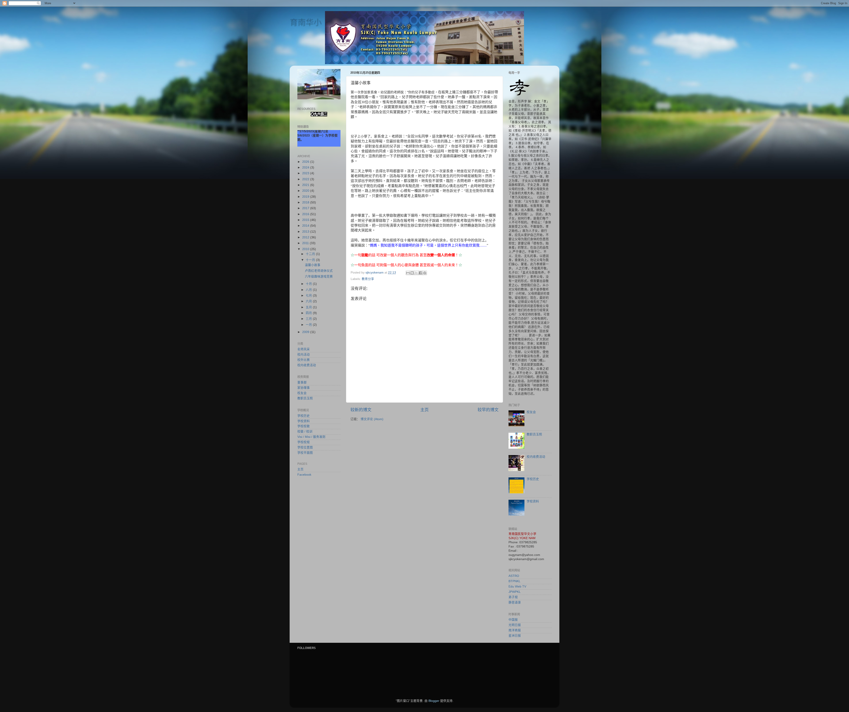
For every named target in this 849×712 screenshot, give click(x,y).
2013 (306, 231)
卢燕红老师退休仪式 (319, 270)
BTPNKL (514, 581)
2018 (306, 202)
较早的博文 (488, 410)
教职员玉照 (305, 398)
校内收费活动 (306, 365)
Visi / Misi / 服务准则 (311, 436)
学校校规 (303, 442)
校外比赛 (303, 360)
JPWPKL (515, 591)
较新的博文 (360, 410)
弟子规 (513, 597)
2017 (306, 208)
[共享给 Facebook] (420, 273)
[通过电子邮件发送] (408, 273)
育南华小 (305, 22)
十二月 (311, 254)
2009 (306, 332)
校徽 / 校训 (304, 431)
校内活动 (303, 354)
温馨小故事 (312, 265)
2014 (306, 225)
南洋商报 (515, 630)
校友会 (302, 393)
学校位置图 (305, 447)
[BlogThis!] (412, 273)
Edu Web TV (517, 586)
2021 (306, 185)
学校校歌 (303, 426)
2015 (306, 220)
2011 (306, 243)
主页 (424, 410)
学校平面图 (305, 452)
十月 (309, 283)
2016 (306, 214)
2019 (306, 196)
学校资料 (303, 421)
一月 (309, 324)
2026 (306, 161)
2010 (306, 249)
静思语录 (515, 602)
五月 (309, 307)
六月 (309, 301)
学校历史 (303, 415)
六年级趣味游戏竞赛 (319, 276)
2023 (306, 173)
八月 (309, 289)
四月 (309, 313)
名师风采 (303, 349)
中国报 (513, 619)
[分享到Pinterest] (425, 273)
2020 (306, 190)
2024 (306, 167)
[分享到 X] (416, 273)
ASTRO (514, 576)
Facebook (304, 474)
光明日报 (515, 625)
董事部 (302, 382)
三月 (309, 318)
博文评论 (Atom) (372, 419)
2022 (306, 179)
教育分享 (368, 279)
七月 (309, 295)
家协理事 (303, 387)
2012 (306, 237)
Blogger (433, 700)
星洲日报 (515, 635)
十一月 (311, 260)
